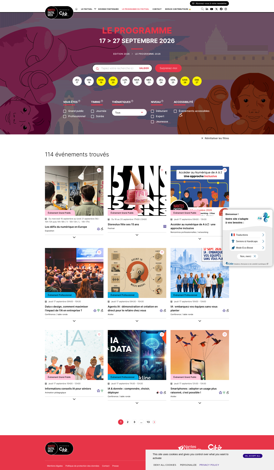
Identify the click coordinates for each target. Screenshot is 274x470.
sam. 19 (101, 81)
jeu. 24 (161, 81)
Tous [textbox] (117, 112)
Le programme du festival (135, 9)
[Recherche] (202, 9)
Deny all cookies (165, 465)
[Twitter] (216, 9)
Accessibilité (183, 101)
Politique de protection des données (82, 466)
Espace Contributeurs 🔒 (178, 9)
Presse (115, 466)
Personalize (188, 465)
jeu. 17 (77, 81)
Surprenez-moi (168, 68)
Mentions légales (55, 466)
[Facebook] (221, 9)
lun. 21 (125, 81)
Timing (96, 101)
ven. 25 (173, 81)
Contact (157, 9)
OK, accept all (252, 456)
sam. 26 (185, 81)
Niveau (156, 101)
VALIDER (144, 68)
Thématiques (121, 101)
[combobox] (129, 112)
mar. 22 (137, 81)
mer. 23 (149, 81)
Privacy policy (209, 465)
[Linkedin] (207, 9)
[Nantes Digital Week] (59, 12)
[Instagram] (226, 9)
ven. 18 (89, 81)
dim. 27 (197, 81)
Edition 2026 (121, 54)
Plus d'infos (74, 193)
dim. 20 (113, 81)
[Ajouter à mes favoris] (99, 170)
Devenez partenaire (108, 9)
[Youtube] (211, 9)
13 (148, 421)
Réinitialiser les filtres (217, 138)
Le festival (86, 9)
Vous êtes (70, 101)
